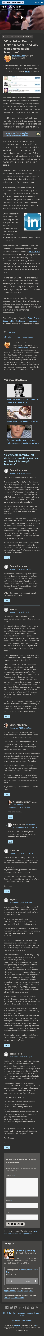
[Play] (8, 1281)
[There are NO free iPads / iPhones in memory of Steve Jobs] (25, 390)
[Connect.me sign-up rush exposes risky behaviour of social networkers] (25, 431)
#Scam (17, 337)
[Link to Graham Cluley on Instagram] (24, 1307)
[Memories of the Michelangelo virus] (25, 412)
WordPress (17, 1325)
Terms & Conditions (25, 1320)
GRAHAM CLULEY (11, 7)
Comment (10, 1175)
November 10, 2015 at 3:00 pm (21, 1057)
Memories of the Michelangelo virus (22, 421)
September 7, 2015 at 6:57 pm (21, 728)
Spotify (20, 1291)
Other (31, 1291)
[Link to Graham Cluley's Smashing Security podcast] (19, 1307)
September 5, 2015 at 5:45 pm (21, 569)
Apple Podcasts (10, 1291)
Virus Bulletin (34, 251)
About (22, 1315)
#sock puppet (28, 337)
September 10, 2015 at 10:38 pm (25, 827)
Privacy (14, 1320)
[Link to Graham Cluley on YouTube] (32, 1307)
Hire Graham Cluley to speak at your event (18, 1313)
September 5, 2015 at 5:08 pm (21, 473)
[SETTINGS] (35, 1281)
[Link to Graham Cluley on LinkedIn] (6, 1307)
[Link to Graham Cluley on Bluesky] (11, 1307)
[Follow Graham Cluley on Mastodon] (15, 1307)
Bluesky (22, 321)
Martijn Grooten (18, 56)
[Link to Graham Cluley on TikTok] (28, 1307)
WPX (36, 1325)
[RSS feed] (37, 1307)
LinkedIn (12, 332)
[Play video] (22, 17)
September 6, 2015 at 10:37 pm (21, 612)
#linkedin (7, 337)
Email (8, 1212)
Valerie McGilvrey (18, 805)
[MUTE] (32, 1281)
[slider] (17, 1281)
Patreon (7, 1298)
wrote (27, 71)
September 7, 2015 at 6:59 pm (19, 808)
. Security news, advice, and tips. (16, 134)
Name (9, 1201)
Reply (7, 558)
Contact (37, 1313)
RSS (26, 1291)
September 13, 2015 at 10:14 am (21, 853)
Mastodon (33, 321)
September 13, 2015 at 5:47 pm (21, 903)
